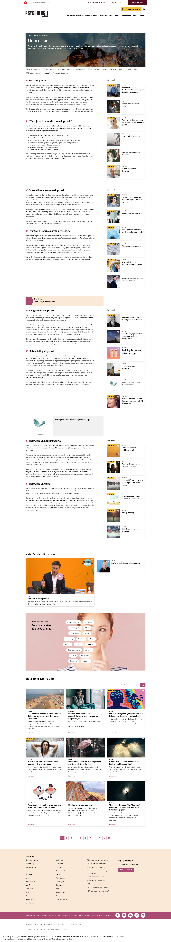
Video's (47, 73)
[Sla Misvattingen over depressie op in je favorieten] (117, 167)
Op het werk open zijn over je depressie (40, 498)
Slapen (86, 633)
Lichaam (79, 644)
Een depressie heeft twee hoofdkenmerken (41, 126)
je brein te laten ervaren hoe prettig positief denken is (61, 334)
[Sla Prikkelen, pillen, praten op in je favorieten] (117, 244)
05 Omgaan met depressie (97, 69)
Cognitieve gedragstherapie (45, 457)
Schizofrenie (74, 633)
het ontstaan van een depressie (36, 248)
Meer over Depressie (60, 73)
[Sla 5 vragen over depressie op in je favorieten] (92, 560)
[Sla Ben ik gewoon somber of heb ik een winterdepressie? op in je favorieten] (117, 228)
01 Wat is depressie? (33, 69)
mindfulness (89, 361)
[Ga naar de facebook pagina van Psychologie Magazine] (117, 915)
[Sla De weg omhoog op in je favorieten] (117, 511)
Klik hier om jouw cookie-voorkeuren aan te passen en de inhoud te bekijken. (98, 937)
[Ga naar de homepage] (37, 14)
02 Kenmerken (49, 69)
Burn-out (81, 639)
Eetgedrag (91, 644)
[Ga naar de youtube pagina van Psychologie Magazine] (130, 915)
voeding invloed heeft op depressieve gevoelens (48, 320)
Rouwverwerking (74, 650)
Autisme (88, 650)
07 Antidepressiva (131, 69)
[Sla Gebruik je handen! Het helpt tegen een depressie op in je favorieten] (117, 260)
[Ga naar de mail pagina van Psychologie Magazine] (124, 915)
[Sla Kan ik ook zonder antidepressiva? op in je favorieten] (117, 446)
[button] (137, 2)
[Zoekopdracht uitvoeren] (142, 685)
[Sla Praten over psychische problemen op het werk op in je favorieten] (117, 495)
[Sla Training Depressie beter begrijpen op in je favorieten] (117, 348)
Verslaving (69, 639)
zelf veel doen (71, 358)
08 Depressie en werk (33, 73)
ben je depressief (38, 154)
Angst (92, 639)
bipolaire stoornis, (65, 209)
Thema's (36, 35)
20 (109, 838)
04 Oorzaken (80, 69)
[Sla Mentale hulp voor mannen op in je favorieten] (102, 782)
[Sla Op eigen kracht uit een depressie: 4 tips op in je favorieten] (117, 381)
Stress (87, 628)
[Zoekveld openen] (144, 9)
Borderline (85, 656)
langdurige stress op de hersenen (62, 257)
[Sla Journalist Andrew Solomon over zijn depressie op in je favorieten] (117, 277)
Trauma (67, 644)
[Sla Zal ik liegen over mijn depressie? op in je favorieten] (117, 527)
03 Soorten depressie (64, 69)
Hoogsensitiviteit (73, 622)
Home (30, 35)
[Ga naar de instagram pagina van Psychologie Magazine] (136, 915)
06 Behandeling (116, 69)
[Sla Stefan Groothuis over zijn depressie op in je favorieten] (107, 561)
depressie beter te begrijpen (56, 341)
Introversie (88, 622)
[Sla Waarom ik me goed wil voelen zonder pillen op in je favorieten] (117, 462)
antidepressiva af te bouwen (68, 474)
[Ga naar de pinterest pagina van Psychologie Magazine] (143, 915)
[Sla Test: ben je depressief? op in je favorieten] (117, 134)
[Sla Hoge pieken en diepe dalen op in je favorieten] (117, 212)
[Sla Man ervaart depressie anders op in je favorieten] (117, 102)
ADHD (73, 656)
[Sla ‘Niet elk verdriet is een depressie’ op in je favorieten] (117, 151)
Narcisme (86, 661)
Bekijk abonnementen (131, 9)
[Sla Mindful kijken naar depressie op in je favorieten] (117, 364)
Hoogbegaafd (75, 628)
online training (34, 325)
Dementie (73, 661)
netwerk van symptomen (73, 102)
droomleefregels (43, 327)
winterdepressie (55, 224)
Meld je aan (125, 870)
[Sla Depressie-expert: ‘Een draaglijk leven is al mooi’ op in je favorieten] (117, 316)
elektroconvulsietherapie (34, 377)
